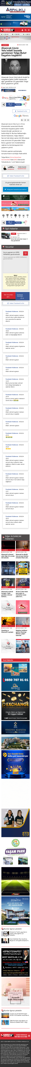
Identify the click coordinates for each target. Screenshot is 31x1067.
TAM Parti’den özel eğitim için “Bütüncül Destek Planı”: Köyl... (19, 1021)
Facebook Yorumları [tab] (20, 295)
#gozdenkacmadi (22, 168)
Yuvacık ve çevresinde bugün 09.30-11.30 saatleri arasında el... (19, 1014)
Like (10, 104)
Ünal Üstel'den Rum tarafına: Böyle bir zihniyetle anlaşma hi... (19, 940)
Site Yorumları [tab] (8, 294)
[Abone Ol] (21, 116)
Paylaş (18, 104)
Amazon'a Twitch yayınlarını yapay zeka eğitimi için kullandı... (18, 933)
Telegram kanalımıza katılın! (17, 189)
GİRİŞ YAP (25, 253)
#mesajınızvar (10, 169)
